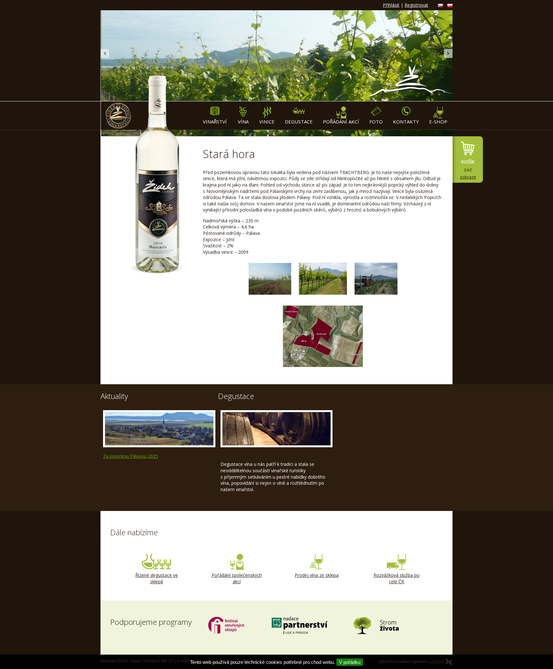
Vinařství (215, 121)
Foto (376, 121)
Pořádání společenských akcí (237, 578)
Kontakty (406, 121)
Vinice (267, 121)
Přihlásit (391, 5)
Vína (243, 121)
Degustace (299, 121)
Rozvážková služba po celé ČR (396, 578)
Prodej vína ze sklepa (317, 575)
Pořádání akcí (341, 121)
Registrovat (416, 5)
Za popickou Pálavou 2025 (130, 456)
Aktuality (114, 396)
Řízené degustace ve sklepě (156, 578)
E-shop (438, 121)
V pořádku (349, 662)
